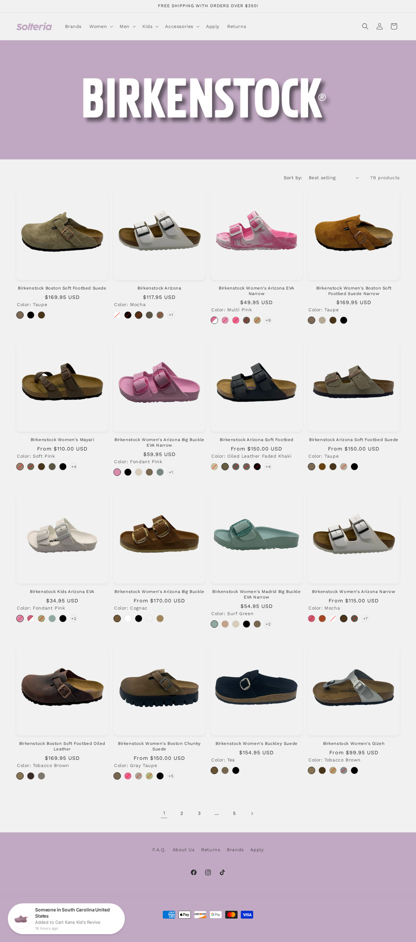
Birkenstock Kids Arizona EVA (62, 591)
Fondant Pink (225, 320)
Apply (257, 849)
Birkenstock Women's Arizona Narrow (353, 591)
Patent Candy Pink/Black (311, 618)
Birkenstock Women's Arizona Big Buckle (159, 591)
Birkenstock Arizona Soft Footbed (256, 439)
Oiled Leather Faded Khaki (225, 466)
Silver (343, 770)
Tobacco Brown (20, 776)
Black (30, 315)
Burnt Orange (322, 618)
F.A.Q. (159, 849)
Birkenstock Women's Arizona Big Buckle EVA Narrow (159, 442)
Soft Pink (20, 466)
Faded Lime (149, 776)
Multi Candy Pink (30, 618)
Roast (246, 320)
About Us (184, 849)
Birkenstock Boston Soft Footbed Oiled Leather (62, 746)
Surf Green (52, 618)
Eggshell (138, 472)
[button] (100, 26)
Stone (149, 315)
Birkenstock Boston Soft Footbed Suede (62, 288)
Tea (214, 770)
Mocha (41, 315)
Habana (30, 776)
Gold (333, 770)
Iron (41, 776)
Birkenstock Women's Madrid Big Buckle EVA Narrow (256, 594)
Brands (235, 849)
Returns (210, 849)
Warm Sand (138, 776)
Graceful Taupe (30, 466)
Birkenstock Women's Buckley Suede (256, 743)
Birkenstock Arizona (159, 288)
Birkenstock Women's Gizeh (354, 743)
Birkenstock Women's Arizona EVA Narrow (256, 291)
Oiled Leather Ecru (214, 466)
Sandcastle (160, 618)
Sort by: (293, 177)
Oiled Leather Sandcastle (149, 618)
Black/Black (160, 776)
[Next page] (252, 813)
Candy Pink (236, 320)
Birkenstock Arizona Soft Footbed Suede (353, 439)
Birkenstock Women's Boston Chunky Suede (159, 746)
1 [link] (164, 813)
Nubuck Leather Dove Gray (236, 466)
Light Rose (225, 624)
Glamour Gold (257, 320)
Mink (322, 466)
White (117, 315)
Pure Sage (160, 472)
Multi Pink (214, 320)
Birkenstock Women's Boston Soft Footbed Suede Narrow (354, 291)
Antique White (322, 320)
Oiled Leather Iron (246, 466)
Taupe (20, 315)
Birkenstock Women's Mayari (62, 439)
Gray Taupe (160, 315)
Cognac (117, 618)
